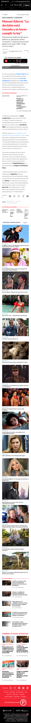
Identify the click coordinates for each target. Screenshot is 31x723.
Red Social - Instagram (19, 688)
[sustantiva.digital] (25, 711)
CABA (25, 692)
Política (6, 692)
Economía (12, 692)
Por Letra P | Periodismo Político (5, 51)
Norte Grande (9, 696)
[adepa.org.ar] (18, 710)
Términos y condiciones (11, 721)
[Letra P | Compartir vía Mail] (27, 196)
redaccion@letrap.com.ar (22, 719)
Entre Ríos (15, 694)
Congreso (23, 696)
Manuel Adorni (21, 74)
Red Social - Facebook (15, 688)
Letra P (5, 14)
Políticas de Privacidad (22, 721)
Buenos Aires (19, 692)
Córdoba (21, 694)
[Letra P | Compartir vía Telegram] (23, 196)
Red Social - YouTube (23, 688)
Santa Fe (9, 694)
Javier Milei (14, 1)
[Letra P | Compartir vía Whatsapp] (10, 196)
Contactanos (5, 688)
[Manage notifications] (27, 714)
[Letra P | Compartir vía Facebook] (19, 196)
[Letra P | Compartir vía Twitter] (14, 196)
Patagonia (17, 696)
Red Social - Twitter (11, 688)
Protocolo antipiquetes (12, 202)
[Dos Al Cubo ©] (7, 711)
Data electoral (14, 9)
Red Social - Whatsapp (27, 688)
